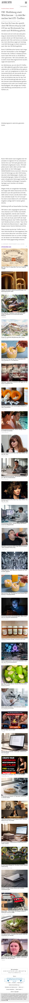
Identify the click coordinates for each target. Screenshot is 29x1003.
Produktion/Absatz (5, 8)
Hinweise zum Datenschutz (11, 987)
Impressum (19, 982)
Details (25, 999)
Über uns (21, 987)
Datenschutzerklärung (14, 985)
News (9, 982)
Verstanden (3, 1000)
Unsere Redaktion (10, 989)
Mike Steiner (19, 989)
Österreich (12, 8)
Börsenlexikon (14, 969)
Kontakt (14, 982)
